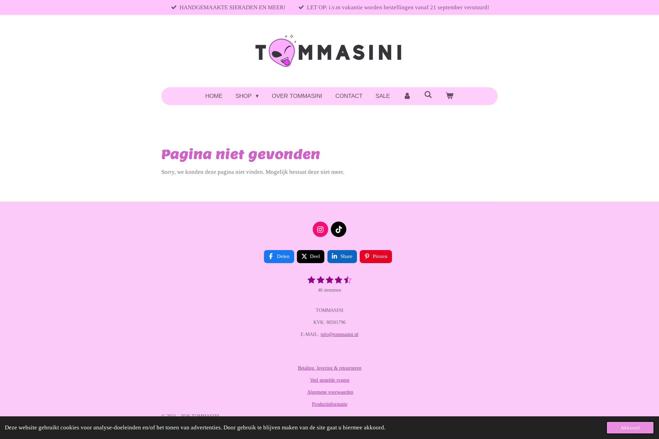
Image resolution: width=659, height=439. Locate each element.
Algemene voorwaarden (330, 392)
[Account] (407, 96)
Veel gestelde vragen (329, 380)
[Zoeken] (428, 95)
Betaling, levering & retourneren (329, 368)
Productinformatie (329, 404)
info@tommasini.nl (339, 334)
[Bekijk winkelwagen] (450, 96)
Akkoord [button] (630, 427)
